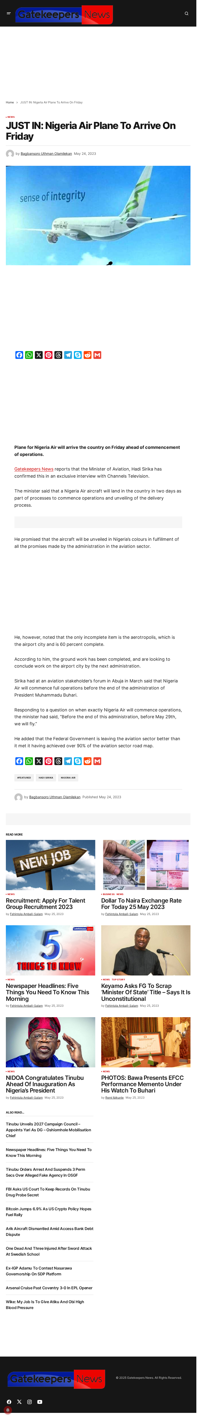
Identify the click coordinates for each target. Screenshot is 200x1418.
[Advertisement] (100, 61)
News (11, 117)
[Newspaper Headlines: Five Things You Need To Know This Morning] (50, 950)
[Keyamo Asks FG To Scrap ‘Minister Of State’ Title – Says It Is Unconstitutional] (146, 950)
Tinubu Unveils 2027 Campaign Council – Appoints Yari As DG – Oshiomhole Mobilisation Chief (48, 1130)
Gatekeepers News (33, 469)
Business (109, 894)
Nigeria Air (68, 777)
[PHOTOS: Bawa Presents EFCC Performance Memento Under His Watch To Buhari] (146, 1042)
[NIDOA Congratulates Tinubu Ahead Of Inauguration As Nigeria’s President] (50, 1042)
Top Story (118, 979)
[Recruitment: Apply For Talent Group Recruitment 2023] (50, 865)
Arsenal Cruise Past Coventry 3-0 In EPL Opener (49, 1287)
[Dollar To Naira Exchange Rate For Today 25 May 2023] (146, 865)
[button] (9, 13)
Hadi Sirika (46, 777)
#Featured (24, 777)
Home (10, 102)
